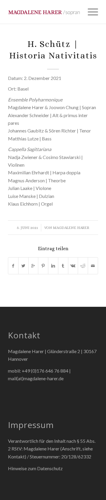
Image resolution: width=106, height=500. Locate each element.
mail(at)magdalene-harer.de (36, 378)
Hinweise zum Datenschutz (35, 468)
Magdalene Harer (71, 227)
